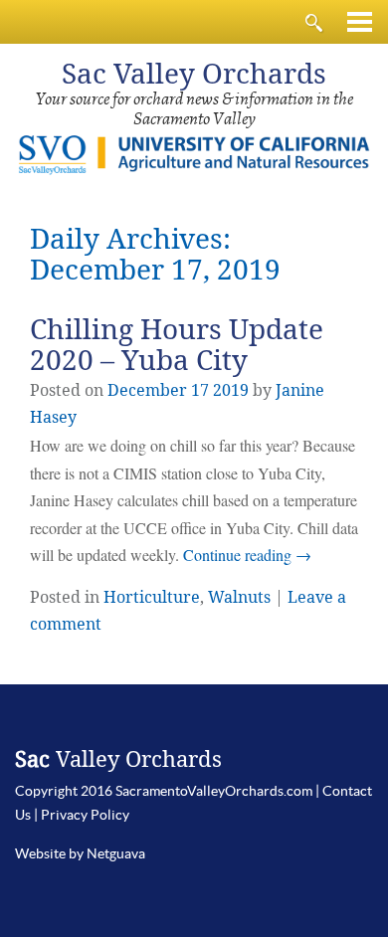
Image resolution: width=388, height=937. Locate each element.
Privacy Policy (85, 815)
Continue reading (247, 554)
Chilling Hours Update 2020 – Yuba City (176, 345)
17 (200, 390)
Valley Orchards (194, 74)
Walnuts (239, 597)
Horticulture (151, 597)
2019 (231, 390)
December (147, 390)
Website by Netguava (80, 853)
